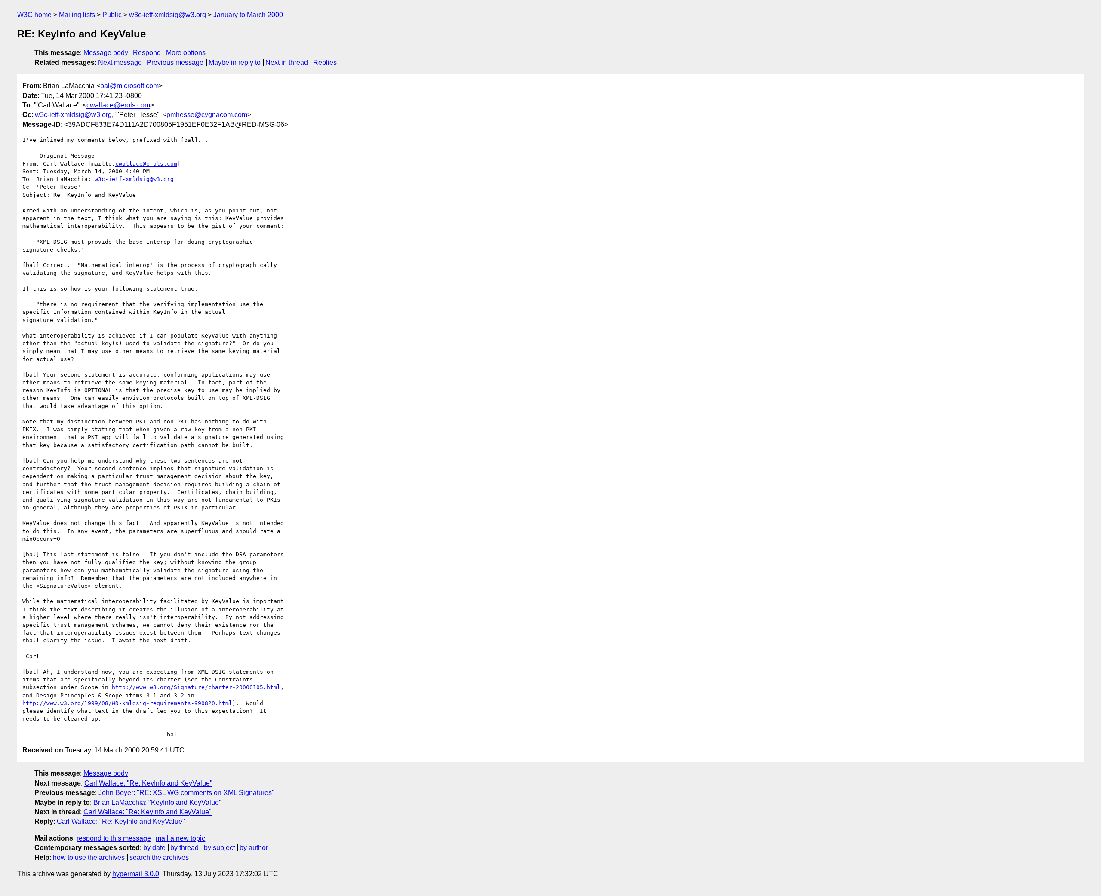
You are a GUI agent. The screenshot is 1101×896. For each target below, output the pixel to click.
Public (112, 14)
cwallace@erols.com (118, 105)
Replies (325, 62)
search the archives (159, 857)
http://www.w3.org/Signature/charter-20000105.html (196, 687)
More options (186, 52)
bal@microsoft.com (129, 85)
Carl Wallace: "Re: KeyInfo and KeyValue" (148, 783)
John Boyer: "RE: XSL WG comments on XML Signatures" (186, 792)
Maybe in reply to (235, 62)
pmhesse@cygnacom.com (206, 114)
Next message (120, 62)
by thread (184, 847)
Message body (105, 52)
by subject (219, 847)
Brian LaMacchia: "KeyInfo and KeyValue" (157, 802)
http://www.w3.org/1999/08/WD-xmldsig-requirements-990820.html (127, 703)
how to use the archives (89, 857)
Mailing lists (77, 14)
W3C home (34, 14)
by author (254, 847)
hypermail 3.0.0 (135, 874)
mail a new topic (180, 838)
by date (154, 847)
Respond (147, 52)
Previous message (175, 62)
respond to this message (114, 838)
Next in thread (286, 62)
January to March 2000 (248, 14)
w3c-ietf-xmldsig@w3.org (167, 14)
